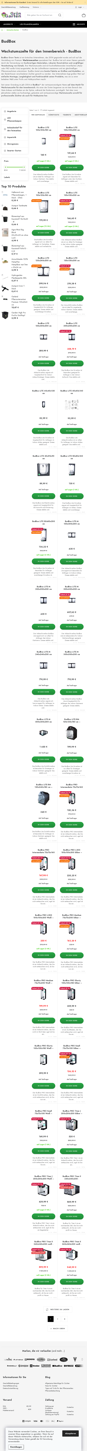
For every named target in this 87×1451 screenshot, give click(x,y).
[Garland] (50, 1359)
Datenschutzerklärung (10, 1388)
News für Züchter (51, 1386)
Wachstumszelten (30, 60)
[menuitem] (9, 24)
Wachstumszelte (65, 93)
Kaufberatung (24, 7)
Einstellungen (16, 1447)
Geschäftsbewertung (8, 7)
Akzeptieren (70, 1433)
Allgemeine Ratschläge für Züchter (57, 1383)
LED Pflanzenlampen (14, 119)
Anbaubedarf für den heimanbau (14, 129)
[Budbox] (59, 1366)
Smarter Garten (14, 150)
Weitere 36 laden (59, 1309)
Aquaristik (11, 137)
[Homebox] (14, 1366)
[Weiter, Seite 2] (58, 1319)
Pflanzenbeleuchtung (52, 1391)
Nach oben (59, 1328)
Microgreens (13, 144)
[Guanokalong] (25, 1366)
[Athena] (16, 1359)
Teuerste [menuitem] (67, 115)
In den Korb (43, 168)
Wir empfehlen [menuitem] (38, 115)
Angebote (11, 111)
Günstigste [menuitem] (53, 115)
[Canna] (48, 1366)
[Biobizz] (70, 1366)
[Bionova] (27, 1359)
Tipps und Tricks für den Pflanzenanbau (59, 1388)
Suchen (60, 15)
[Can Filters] (39, 1359)
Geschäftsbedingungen (11, 1383)
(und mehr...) (58, 1351)
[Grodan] (36, 1366)
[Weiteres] (79, 24)
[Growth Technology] (61, 1359)
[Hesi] (73, 1359)
